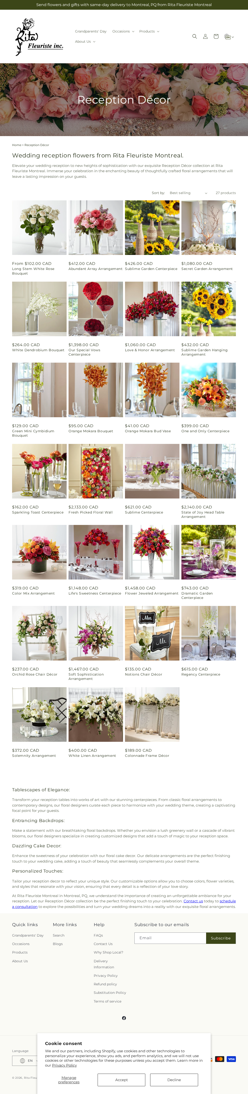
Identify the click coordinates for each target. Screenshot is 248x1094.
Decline (174, 1080)
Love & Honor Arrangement (150, 350)
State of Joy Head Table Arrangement (203, 514)
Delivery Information (104, 964)
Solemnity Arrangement (34, 755)
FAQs (98, 935)
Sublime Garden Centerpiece (151, 269)
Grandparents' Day (28, 935)
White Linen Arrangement (92, 755)
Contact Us (103, 944)
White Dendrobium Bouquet (38, 350)
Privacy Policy (64, 1065)
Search (58, 935)
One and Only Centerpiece (205, 431)
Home (16, 145)
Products (20, 952)
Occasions (21, 944)
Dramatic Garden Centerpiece (197, 595)
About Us (20, 961)
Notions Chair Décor (143, 674)
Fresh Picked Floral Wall (91, 512)
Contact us (193, 901)
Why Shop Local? (108, 952)
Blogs (58, 944)
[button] (122, 31)
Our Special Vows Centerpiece (85, 352)
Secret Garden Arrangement (207, 269)
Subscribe (221, 938)
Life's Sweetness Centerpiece (95, 593)
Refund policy (105, 984)
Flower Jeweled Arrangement (152, 593)
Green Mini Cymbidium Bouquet (33, 433)
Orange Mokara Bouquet (91, 431)
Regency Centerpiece (200, 674)
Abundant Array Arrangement (96, 269)
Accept (121, 1080)
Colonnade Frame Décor (147, 755)
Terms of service (107, 1001)
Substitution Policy (110, 992)
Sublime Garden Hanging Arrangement (204, 352)
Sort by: (158, 193)
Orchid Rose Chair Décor (35, 674)
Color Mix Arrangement (33, 593)
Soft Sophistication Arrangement (86, 676)
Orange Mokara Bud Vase (148, 431)
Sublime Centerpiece (144, 512)
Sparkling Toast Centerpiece (37, 512)
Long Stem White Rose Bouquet (33, 271)
